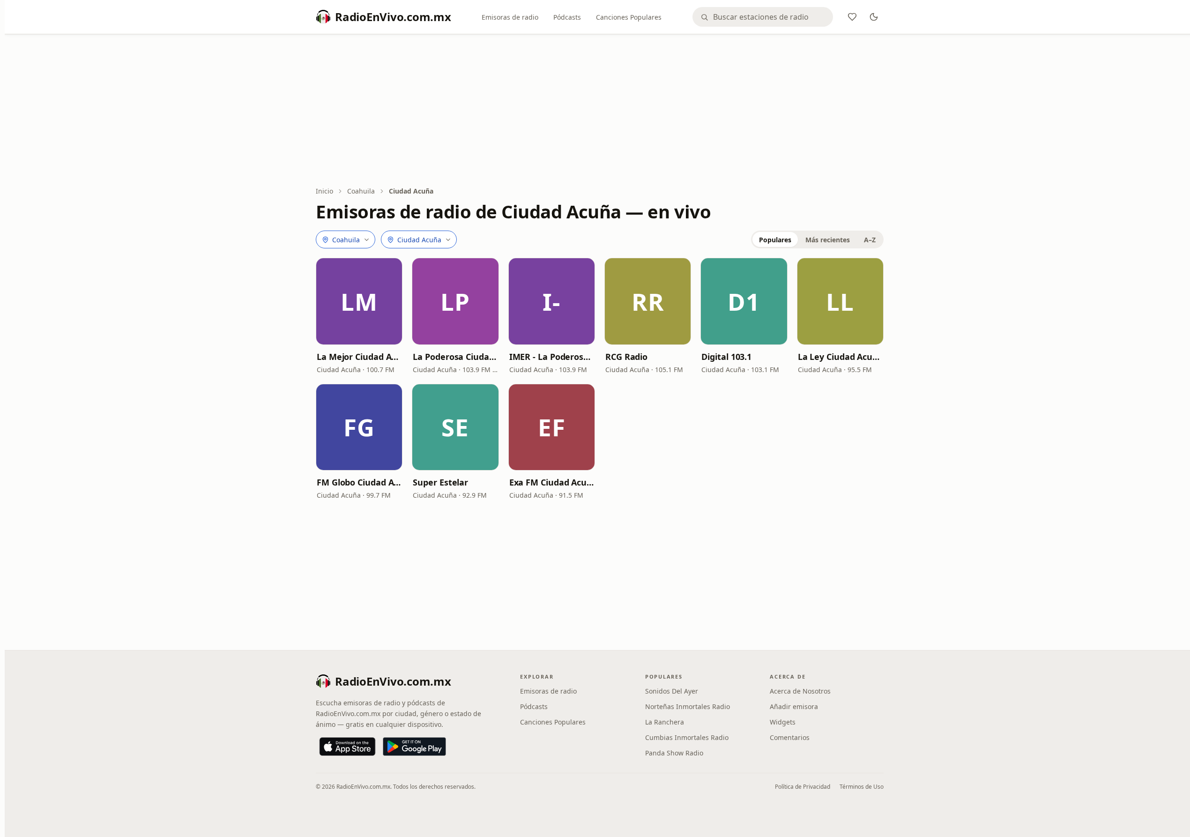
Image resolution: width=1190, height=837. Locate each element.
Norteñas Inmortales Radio (687, 706)
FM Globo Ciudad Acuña (359, 482)
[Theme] (874, 17)
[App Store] (347, 746)
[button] (359, 301)
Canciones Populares (629, 17)
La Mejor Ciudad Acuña (359, 356)
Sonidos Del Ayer (671, 691)
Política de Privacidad (802, 787)
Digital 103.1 (726, 356)
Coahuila (361, 191)
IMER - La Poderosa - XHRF (551, 356)
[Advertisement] (600, 111)
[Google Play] (414, 746)
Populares (775, 239)
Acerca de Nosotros (800, 691)
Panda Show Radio (674, 752)
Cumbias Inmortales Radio (687, 737)
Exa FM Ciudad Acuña (551, 482)
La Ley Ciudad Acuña (840, 356)
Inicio (324, 191)
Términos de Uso (862, 787)
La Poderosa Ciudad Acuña (455, 356)
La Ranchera (664, 721)
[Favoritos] (852, 17)
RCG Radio (626, 356)
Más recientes (827, 239)
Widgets (783, 721)
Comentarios (790, 737)
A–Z (870, 239)
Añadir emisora (794, 706)
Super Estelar (440, 482)
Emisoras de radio (510, 17)
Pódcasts (567, 17)
